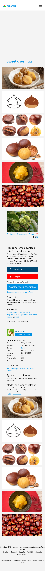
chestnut (29, 312)
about (22, 549)
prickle (24, 314)
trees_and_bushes (28, 368)
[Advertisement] (22, 34)
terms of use (17, 394)
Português (37, 552)
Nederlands (21, 554)
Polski (29, 552)
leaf (15, 314)
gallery (27, 334)
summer (10, 317)
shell (35, 314)
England (10, 314)
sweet (16, 317)
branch (9, 312)
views (13, 234)
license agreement (26, 547)
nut (19, 314)
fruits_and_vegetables (14, 368)
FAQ (9, 394)
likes (32, 234)
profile (18, 334)
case (15, 312)
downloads (23, 234)
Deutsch (14, 552)
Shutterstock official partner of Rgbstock (13, 561)
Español (22, 552)
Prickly (30, 314)
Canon (23, 348)
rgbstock (12, 6)
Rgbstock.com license (18, 375)
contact (15, 547)
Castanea (21, 312)
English (6, 552)
